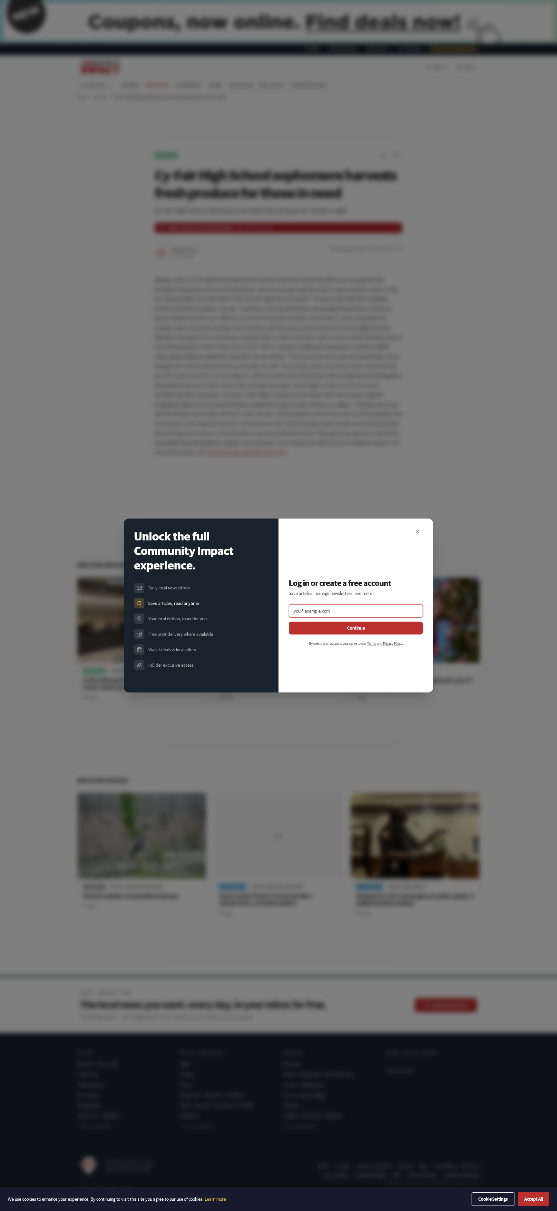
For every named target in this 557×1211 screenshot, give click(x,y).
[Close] (418, 531)
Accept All (533, 1199)
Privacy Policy (392, 643)
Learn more (215, 1199)
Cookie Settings (493, 1199)
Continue (356, 628)
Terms (371, 643)
